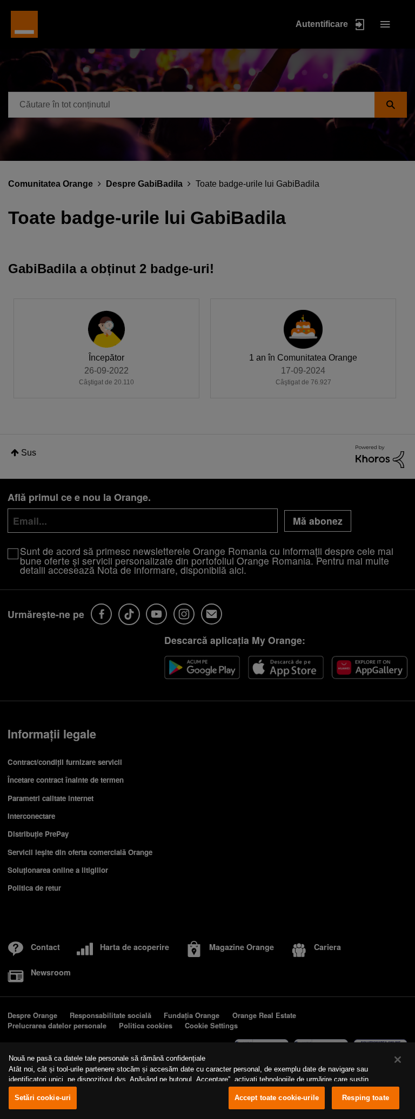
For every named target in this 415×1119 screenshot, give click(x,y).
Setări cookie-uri (43, 1098)
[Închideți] (398, 1059)
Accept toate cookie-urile (277, 1098)
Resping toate (365, 1098)
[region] (207, 1080)
